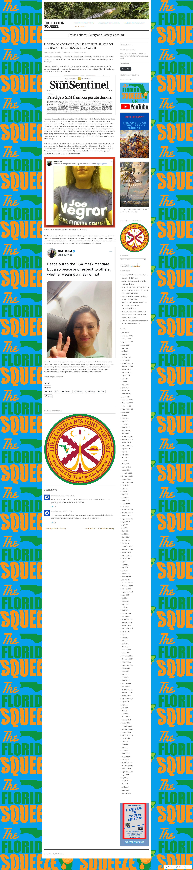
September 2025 (127, 342)
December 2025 (127, 336)
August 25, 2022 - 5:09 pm (66, 511)
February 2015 (126, 720)
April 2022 (125, 461)
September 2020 (127, 519)
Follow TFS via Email (128, 50)
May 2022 (125, 458)
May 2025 (125, 348)
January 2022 (126, 470)
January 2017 (126, 653)
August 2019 (126, 558)
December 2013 (127, 762)
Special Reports (80, 26)
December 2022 (127, 436)
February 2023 (126, 430)
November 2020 (127, 513)
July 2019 (125, 561)
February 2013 (126, 793)
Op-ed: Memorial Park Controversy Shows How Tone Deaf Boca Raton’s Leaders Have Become (134, 315)
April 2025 (125, 351)
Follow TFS (125, 69)
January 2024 (126, 397)
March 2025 (125, 354)
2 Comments (83, 52)
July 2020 (125, 525)
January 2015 (126, 723)
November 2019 (127, 549)
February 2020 (126, 540)
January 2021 (126, 506)
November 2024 (127, 366)
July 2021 (124, 488)
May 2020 (125, 531)
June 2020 (125, 528)
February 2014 (126, 756)
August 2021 (126, 485)
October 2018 (126, 589)
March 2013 (125, 790)
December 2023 (127, 400)
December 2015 (127, 689)
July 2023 (125, 415)
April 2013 (125, 787)
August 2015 (126, 701)
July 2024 (125, 378)
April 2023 (125, 424)
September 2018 (127, 592)
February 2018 (126, 613)
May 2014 (125, 747)
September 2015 (127, 698)
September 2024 (127, 372)
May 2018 (125, 604)
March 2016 (125, 680)
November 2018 (127, 586)
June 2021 (125, 491)
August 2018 (126, 595)
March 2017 (125, 647)
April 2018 (125, 607)
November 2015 (127, 692)
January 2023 (126, 433)
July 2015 (124, 705)
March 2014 (125, 753)
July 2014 (125, 741)
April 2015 (125, 714)
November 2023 (127, 403)
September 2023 (127, 409)
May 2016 (125, 674)
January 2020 (126, 543)
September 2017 (127, 628)
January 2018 (126, 616)
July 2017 (125, 634)
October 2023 (126, 406)
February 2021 (126, 503)
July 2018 (125, 598)
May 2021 (125, 494)
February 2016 (126, 683)
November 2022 (127, 439)
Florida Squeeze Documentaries (109, 23)
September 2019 (127, 555)
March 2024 (126, 391)
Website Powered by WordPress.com (54, 854)
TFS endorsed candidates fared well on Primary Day (99, 528)
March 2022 (125, 464)
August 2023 (126, 412)
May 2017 (125, 640)
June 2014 (125, 744)
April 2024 (125, 388)
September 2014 (127, 735)
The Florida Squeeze (54, 24)
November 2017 (127, 622)
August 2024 (126, 375)
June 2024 (125, 381)
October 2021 (126, 479)
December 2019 (127, 546)
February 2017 (126, 650)
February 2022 (126, 467)
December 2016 (127, 656)
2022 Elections (75, 52)
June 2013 (125, 781)
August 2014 (126, 738)
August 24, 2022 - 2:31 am (67, 495)
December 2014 (127, 726)
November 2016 (127, 659)
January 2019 (126, 580)
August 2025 (126, 345)
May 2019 (125, 567)
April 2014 (125, 750)
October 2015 (126, 695)
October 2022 (126, 442)
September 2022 (127, 445)
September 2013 (127, 772)
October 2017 (126, 625)
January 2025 (126, 360)
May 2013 (125, 784)
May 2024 (125, 385)
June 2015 (125, 708)
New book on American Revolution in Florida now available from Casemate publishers (134, 305)
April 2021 (125, 497)
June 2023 (125, 418)
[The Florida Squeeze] (96, 9)
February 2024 (126, 394)
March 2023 (125, 427)
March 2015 (125, 717)
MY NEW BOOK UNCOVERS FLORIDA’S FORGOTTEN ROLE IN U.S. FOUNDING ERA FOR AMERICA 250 (135, 290)
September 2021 (127, 482)
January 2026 (126, 333)
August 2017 (126, 631)
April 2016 (125, 677)
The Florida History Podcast (84, 23)
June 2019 (125, 564)
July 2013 (124, 778)
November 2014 (127, 729)
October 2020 (126, 516)
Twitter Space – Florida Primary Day (55, 528)
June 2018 (125, 601)
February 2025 (126, 357)
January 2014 (126, 759)
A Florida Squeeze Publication (134, 23)
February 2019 (126, 577)
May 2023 (125, 421)
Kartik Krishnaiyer (62, 52)
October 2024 (126, 369)
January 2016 (126, 686)
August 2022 (126, 449)
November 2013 (127, 766)
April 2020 (125, 534)
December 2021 (127, 473)
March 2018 (125, 610)
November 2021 (127, 476)
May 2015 (125, 711)
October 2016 (126, 662)
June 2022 (125, 455)
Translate (136, 266)
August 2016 (126, 668)
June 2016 (125, 671)
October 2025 (126, 339)
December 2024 (127, 363)
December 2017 (127, 619)
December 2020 (127, 509)
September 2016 (127, 665)
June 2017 (125, 637)
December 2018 (127, 583)
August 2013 (126, 775)
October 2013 (126, 769)
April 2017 (125, 644)
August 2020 (126, 522)
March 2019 (125, 573)
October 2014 (126, 732)
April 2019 (125, 570)
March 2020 (126, 537)
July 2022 (125, 452)
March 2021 (125, 500)
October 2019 (126, 552)
